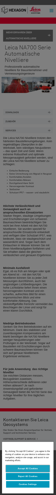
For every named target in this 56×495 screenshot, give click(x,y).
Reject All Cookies (27, 476)
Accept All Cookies (28, 468)
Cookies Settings (28, 484)
